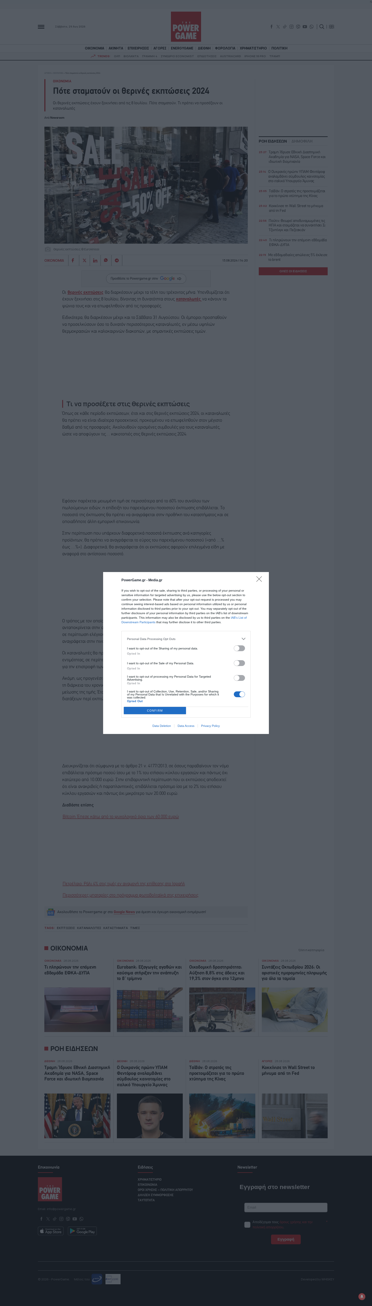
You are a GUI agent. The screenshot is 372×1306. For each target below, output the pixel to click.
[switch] (239, 648)
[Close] (260, 580)
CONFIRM (155, 710)
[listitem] (186, 639)
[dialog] (186, 653)
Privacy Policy (210, 726)
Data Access (186, 726)
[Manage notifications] (361, 1296)
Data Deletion (161, 726)
